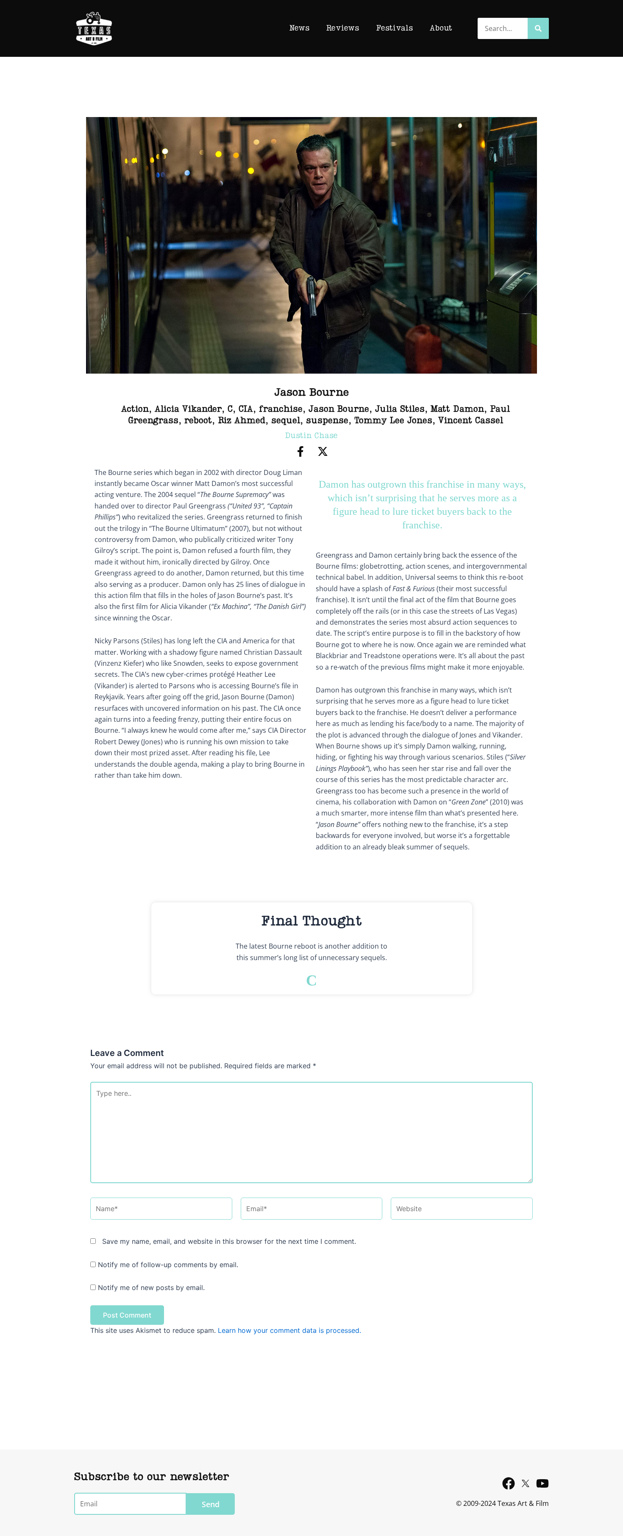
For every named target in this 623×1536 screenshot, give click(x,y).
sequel (285, 421)
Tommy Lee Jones (393, 421)
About (441, 28)
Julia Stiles (400, 409)
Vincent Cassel (470, 421)
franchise (281, 409)
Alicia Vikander (188, 409)
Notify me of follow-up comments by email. (168, 1264)
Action (135, 409)
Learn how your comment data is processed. (289, 1330)
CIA (246, 409)
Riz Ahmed (241, 421)
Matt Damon (457, 409)
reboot (198, 421)
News (299, 28)
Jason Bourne (339, 409)
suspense (327, 421)
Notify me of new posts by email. (151, 1287)
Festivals (394, 28)
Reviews (342, 28)
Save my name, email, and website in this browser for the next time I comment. (229, 1241)
